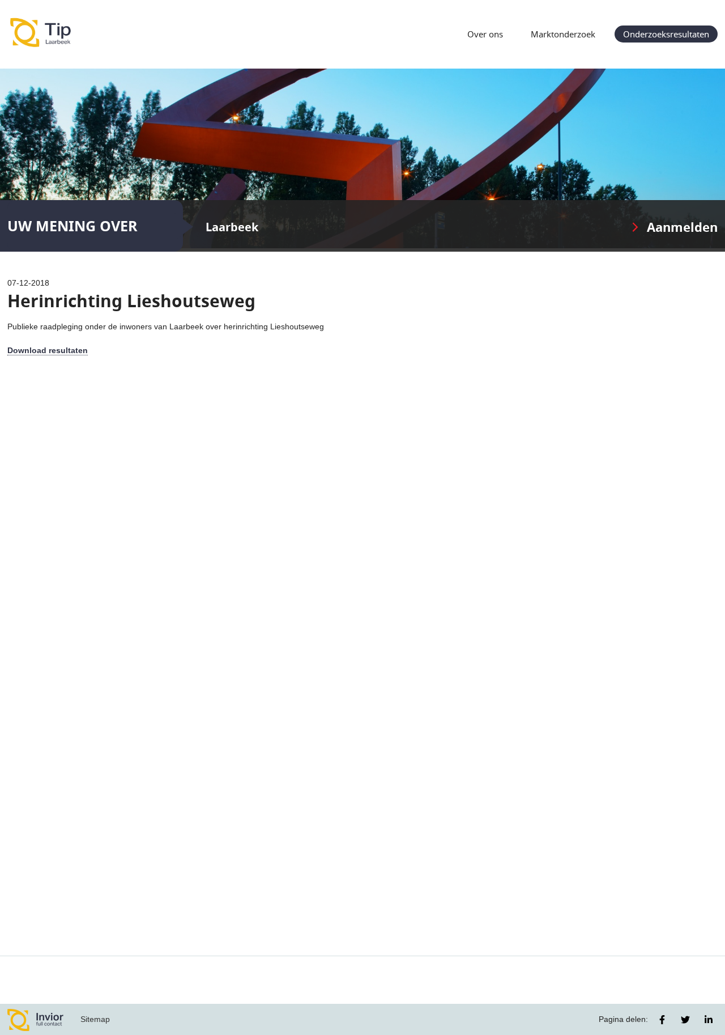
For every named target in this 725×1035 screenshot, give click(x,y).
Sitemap (95, 1019)
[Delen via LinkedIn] (709, 1020)
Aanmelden (682, 227)
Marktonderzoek (563, 34)
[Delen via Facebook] (662, 1020)
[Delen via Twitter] (685, 1020)
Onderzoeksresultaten (666, 34)
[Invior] (35, 1019)
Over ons (485, 34)
